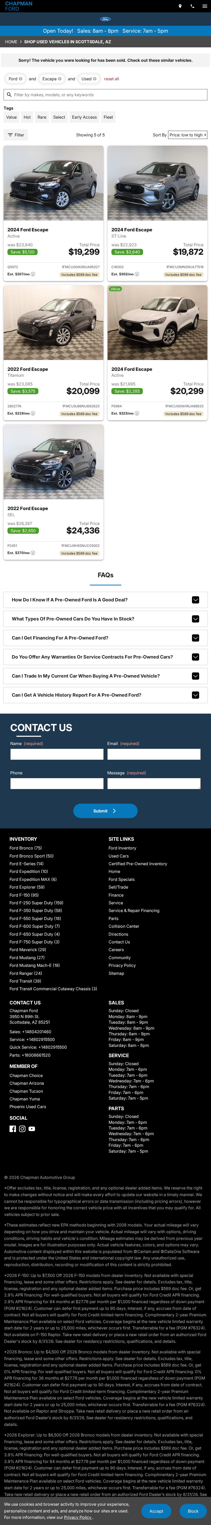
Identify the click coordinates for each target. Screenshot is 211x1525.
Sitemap (116, 973)
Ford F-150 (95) (24, 895)
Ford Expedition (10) (29, 871)
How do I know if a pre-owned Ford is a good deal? (70, 599)
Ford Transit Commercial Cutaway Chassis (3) (53, 988)
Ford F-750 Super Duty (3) (35, 941)
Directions (118, 934)
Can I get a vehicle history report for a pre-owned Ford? (76, 695)
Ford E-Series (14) (27, 863)
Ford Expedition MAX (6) (33, 879)
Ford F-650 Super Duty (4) (35, 934)
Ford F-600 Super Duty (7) (35, 926)
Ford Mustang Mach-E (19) (35, 965)
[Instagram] (22, 1129)
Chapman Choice (26, 1075)
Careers (116, 949)
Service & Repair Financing (134, 910)
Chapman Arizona (27, 1083)
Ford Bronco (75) (26, 848)
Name (26, 743)
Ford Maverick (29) (28, 949)
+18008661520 (36, 1055)
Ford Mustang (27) (27, 957)
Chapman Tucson (26, 1091)
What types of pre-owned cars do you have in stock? (73, 618)
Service (116, 902)
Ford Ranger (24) (26, 973)
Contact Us (119, 941)
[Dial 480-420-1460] (192, 6)
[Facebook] (12, 1129)
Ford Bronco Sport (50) (32, 855)
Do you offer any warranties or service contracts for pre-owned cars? (92, 657)
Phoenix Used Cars (28, 1106)
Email (123, 743)
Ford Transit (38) (25, 981)
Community (120, 957)
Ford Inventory (122, 848)
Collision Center (124, 926)
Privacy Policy (122, 965)
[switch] (205, 6)
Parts (113, 918)
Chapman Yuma (25, 1098)
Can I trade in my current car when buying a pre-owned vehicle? (86, 676)
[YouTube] (32, 1129)
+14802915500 (40, 1039)
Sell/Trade (118, 887)
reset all (111, 78)
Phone (16, 772)
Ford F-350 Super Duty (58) (36, 910)
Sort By (160, 134)
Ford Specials (122, 879)
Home (11, 41)
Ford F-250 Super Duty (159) (37, 902)
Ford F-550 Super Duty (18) (35, 918)
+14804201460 (36, 1031)
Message (126, 772)
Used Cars (119, 855)
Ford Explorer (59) (27, 887)
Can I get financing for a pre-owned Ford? (60, 638)
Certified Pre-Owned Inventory (138, 863)
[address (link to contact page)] (180, 6)
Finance (116, 895)
